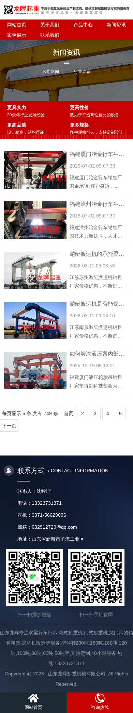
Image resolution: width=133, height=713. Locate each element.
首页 (68, 413)
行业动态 (82, 71)
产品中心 (83, 24)
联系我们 (49, 35)
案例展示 (16, 35)
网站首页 (16, 24)
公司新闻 (51, 71)
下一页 (9, 425)
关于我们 (49, 24)
